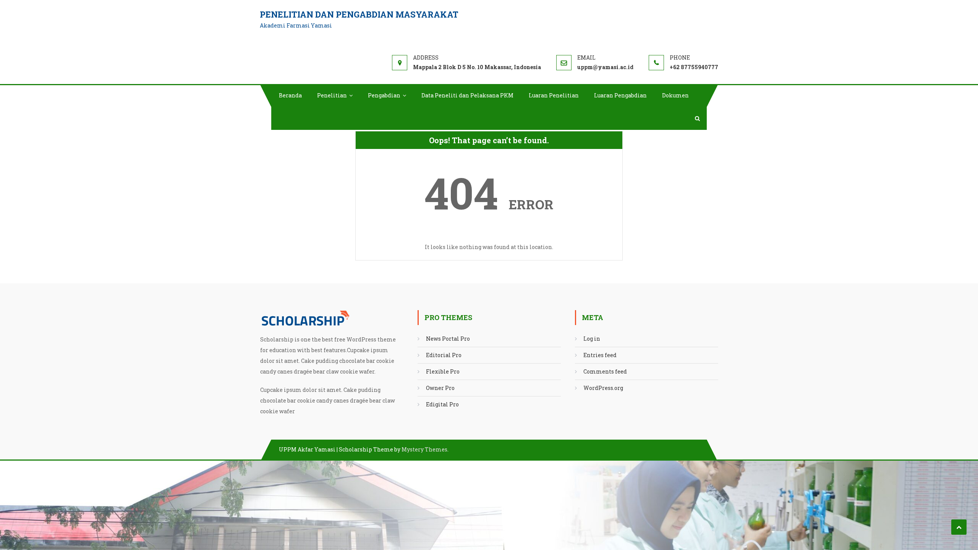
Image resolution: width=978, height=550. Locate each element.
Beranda (290, 95)
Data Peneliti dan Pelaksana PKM (467, 95)
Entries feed (600, 355)
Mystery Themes (424, 449)
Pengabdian (384, 95)
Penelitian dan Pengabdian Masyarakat (359, 14)
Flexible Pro (443, 371)
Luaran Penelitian (554, 95)
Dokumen (675, 95)
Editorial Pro (443, 355)
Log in (591, 338)
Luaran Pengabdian (620, 95)
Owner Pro (440, 387)
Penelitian (332, 95)
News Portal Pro (448, 338)
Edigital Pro (442, 404)
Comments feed (605, 371)
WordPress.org (603, 387)
